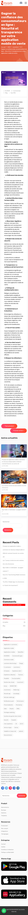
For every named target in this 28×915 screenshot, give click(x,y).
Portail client (4, 825)
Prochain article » (18, 430)
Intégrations (4, 831)
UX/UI (21, 723)
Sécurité (6, 720)
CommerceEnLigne (17, 656)
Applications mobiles (9, 652)
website (21, 731)
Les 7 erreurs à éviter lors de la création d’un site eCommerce (14, 486)
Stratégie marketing (9, 712)
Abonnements (5, 807)
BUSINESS (6, 656)
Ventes (16, 727)
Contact (3, 844)
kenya (5, 686)
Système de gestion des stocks (12, 716)
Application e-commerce (10, 644)
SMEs (18, 708)
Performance (20, 701)
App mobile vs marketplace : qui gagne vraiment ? (14, 510)
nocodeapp (16, 693)
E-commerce (7, 667)
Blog (6, 93)
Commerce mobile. (9, 659)
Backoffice (20, 652)
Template (13, 720)
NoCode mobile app (9, 697)
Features (20, 674)
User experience (8, 723)
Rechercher (6, 522)
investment (20, 682)
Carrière (3, 847)
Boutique (3, 810)
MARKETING (13, 686)
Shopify (12, 708)
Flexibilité (6, 678)
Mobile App (16, 690)
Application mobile (9, 648)
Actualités (5, 622)
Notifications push (9, 701)
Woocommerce (8, 735)
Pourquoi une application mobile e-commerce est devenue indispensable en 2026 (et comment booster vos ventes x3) (13, 461)
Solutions (3, 813)
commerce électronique (10, 663)
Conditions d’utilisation (7, 849)
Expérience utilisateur (9, 674)
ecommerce (17, 667)
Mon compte (4, 828)
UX (16, 723)
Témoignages (4, 834)
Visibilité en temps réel (10, 731)
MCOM (8, 91)
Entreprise (6, 671)
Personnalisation (8, 705)
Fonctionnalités (16, 678)
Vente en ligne (8, 727)
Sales (5, 708)
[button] (4, 910)
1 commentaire (17, 91)
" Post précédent (9, 426)
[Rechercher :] (11, 796)
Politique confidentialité (7, 852)
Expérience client (16, 671)
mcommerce (7, 690)
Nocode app (7, 693)
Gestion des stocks (9, 682)
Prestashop (19, 705)
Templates (4, 815)
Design (21, 663)
